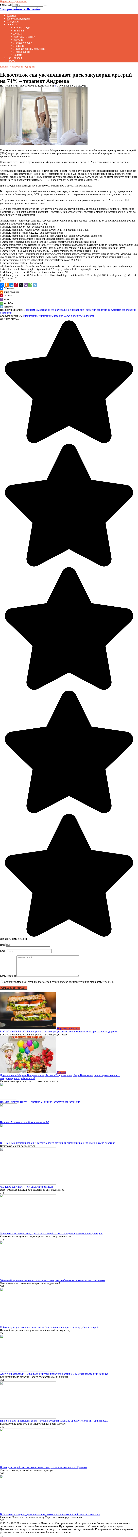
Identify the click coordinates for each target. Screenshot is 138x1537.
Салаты (17, 54)
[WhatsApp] (30, 285)
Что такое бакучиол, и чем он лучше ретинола (26, 1186)
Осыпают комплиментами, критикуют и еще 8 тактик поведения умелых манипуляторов (51, 1233)
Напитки (18, 45)
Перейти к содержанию (13, 1)
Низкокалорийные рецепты (29, 48)
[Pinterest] (16, 285)
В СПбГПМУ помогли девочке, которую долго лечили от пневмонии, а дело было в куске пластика (57, 1142)
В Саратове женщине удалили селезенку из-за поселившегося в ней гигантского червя (50, 1514)
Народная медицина (18, 18)
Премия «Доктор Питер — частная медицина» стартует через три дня (40, 1101)
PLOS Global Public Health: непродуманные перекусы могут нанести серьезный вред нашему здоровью (59, 1031)
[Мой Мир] (11, 285)
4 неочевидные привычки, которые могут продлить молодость (58, 315)
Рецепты (12, 24)
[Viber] (26, 285)
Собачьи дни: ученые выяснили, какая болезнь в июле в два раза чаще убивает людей (49, 1327)
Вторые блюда (21, 27)
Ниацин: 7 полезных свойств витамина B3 (24, 1122)
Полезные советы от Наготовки (20, 9)
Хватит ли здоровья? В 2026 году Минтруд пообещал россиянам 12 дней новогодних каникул (54, 1373)
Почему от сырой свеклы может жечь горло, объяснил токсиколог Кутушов (43, 1467)
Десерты (18, 33)
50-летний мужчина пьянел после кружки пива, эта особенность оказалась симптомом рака (52, 1280)
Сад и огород (14, 57)
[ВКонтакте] (2, 285)
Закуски (18, 39)
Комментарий (8, 975)
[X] (21, 285)
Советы (11, 60)
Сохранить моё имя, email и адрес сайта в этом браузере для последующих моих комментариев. (59, 981)
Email (3, 950)
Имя (2, 944)
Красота (11, 15)
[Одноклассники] (7, 285)
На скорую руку (22, 42)
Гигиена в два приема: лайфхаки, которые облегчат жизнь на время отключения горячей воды (54, 1420)
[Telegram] (35, 285)
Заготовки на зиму (24, 36)
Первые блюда (21, 51)
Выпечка (18, 30)
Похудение (13, 21)
